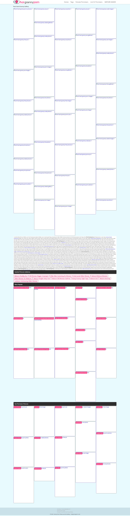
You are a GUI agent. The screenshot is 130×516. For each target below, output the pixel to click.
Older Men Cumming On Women (60, 276)
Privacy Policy (70, 512)
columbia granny (82, 247)
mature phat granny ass (49, 246)
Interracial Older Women (81, 276)
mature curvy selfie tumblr (58, 263)
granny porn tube (61, 510)
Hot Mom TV (60, 509)
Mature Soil (94, 278)
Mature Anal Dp (105, 278)
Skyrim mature (57, 259)
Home (66, 2)
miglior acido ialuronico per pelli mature (22, 251)
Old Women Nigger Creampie (38, 276)
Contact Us (59, 512)
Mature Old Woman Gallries (61, 278)
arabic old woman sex (86, 268)
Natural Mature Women (99, 276)
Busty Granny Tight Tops (80, 278)
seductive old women (96, 259)
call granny (63, 242)
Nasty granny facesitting (96, 238)
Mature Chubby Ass (20, 276)
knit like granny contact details (34, 253)
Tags (72, 2)
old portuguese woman (43, 254)
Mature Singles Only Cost (42, 278)
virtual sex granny (68, 245)
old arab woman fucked (91, 264)
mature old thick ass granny (29, 247)
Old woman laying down (110, 249)
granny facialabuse (27, 270)
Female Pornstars (82, 2)
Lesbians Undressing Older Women (25, 281)
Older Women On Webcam (23, 278)
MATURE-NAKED (110, 2)
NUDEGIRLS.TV (67, 509)
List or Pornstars (96, 2)
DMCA (64, 512)
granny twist (40, 264)
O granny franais (67, 266)
